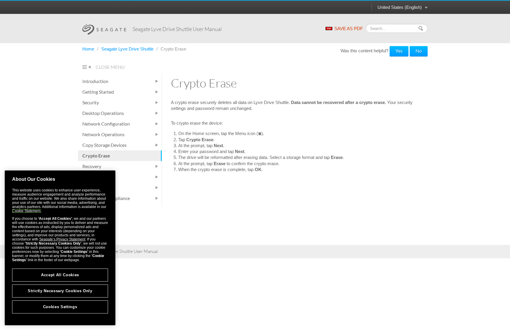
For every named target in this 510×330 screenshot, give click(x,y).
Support (90, 187)
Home (88, 48)
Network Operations (103, 134)
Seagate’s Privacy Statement (62, 239)
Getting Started (98, 92)
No (419, 50)
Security (90, 102)
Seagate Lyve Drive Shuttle (128, 48)
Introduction (95, 81)
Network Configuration (106, 123)
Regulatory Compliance (106, 198)
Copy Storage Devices (104, 145)
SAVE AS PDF (348, 28)
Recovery (91, 166)
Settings (90, 177)
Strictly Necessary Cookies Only (60, 291)
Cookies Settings (60, 307)
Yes (399, 50)
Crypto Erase (96, 155)
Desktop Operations (103, 113)
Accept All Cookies (60, 275)
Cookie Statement (26, 211)
